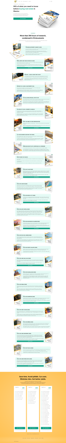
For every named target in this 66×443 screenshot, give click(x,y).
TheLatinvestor (17, 441)
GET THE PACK (23, 18)
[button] (50, 1)
